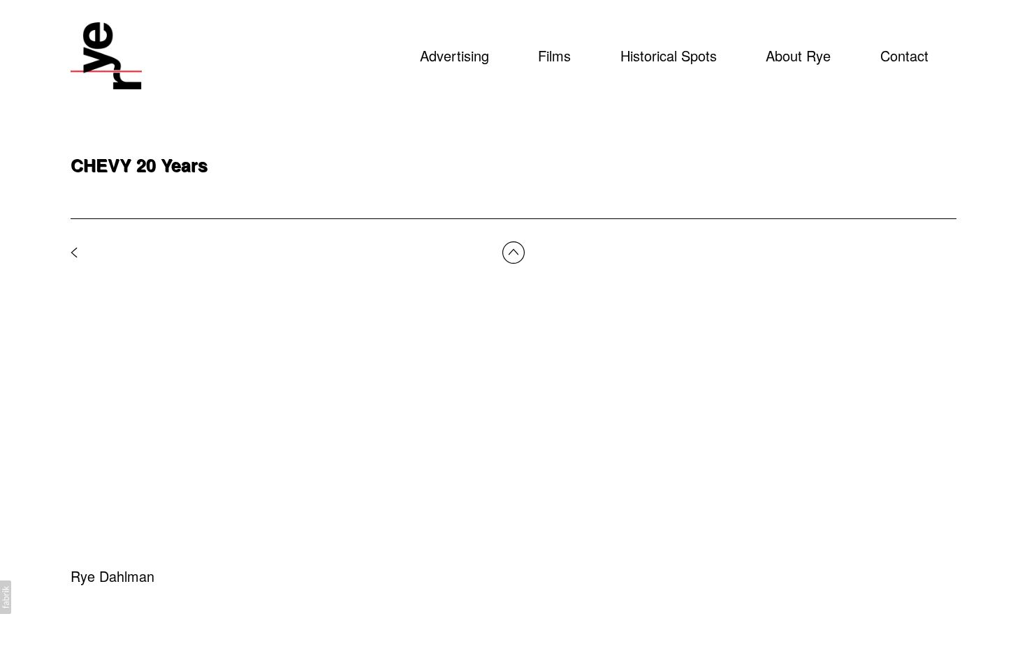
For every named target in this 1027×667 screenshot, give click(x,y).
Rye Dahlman (112, 576)
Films (554, 55)
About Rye (798, 55)
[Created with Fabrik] (5, 597)
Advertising (454, 55)
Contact (904, 55)
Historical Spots (668, 55)
